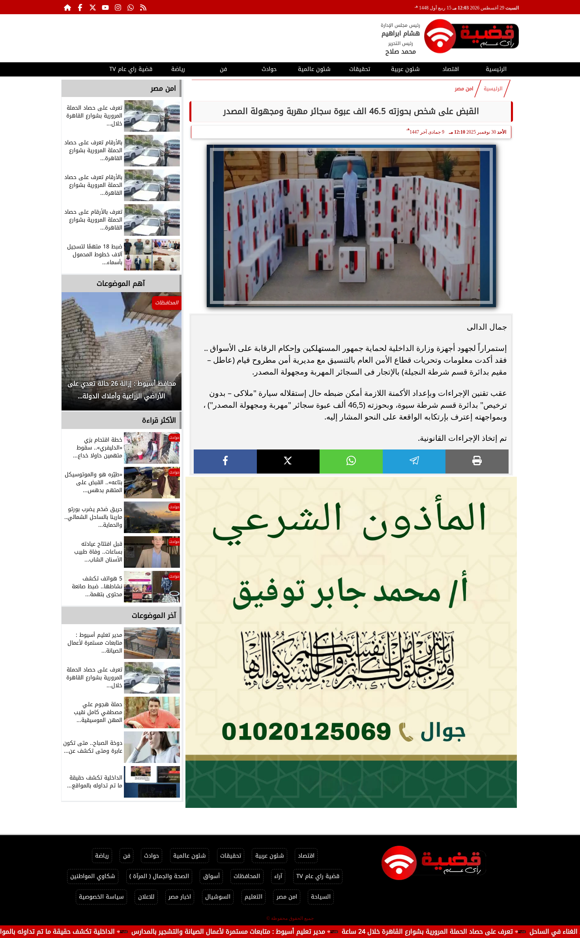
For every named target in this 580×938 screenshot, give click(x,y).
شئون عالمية (314, 69)
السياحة (321, 896)
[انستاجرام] (118, 7)
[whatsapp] (351, 461)
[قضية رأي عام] (471, 38)
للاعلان (146, 896)
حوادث (269, 69)
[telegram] (414, 461)
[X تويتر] (92, 7)
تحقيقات (359, 69)
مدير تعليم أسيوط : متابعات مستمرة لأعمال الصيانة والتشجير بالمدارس (275, 931)
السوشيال (217, 896)
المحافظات (247, 876)
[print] (477, 461)
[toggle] (84, 68)
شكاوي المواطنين (92, 876)
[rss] (143, 7)
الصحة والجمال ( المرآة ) (159, 876)
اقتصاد (450, 69)
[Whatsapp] (130, 7)
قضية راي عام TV (130, 69)
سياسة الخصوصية (101, 896)
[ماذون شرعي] (351, 642)
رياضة (178, 69)
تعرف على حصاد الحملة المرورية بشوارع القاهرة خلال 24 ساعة (473, 931)
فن (223, 69)
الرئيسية (496, 69)
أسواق (211, 876)
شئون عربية (405, 69)
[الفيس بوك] (80, 7)
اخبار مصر (179, 896)
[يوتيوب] (105, 7)
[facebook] (225, 461)
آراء (278, 876)
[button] (78, 355)
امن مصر (464, 88)
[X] (288, 461)
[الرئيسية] (67, 7)
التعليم (253, 896)
